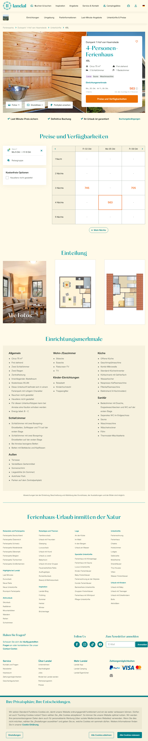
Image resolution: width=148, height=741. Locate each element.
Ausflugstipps (44, 572)
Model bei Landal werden (48, 677)
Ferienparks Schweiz (11, 543)
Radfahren (7, 606)
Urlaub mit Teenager (119, 591)
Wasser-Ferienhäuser (119, 576)
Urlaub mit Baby (117, 587)
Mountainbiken (9, 610)
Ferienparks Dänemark (11, 552)
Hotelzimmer (116, 548)
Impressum (7, 673)
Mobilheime (115, 560)
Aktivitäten (115, 603)
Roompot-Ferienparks (11, 591)
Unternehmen (43, 665)
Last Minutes (8, 575)
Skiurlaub (6, 602)
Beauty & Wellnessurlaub (48, 580)
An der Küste (80, 535)
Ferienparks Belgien (11, 556)
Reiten (5, 618)
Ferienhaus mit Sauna (83, 563)
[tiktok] (93, 646)
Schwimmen (8, 623)
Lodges (114, 552)
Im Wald (78, 539)
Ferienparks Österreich (12, 539)
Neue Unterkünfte (10, 587)
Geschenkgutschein (11, 681)
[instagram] (85, 646)
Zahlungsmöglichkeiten (12, 677)
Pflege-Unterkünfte (82, 599)
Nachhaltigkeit (44, 669)
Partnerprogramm (45, 681)
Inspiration (60, 5)
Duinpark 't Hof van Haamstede (102, 42)
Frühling (42, 595)
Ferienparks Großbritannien (13, 564)
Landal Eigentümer (81, 673)
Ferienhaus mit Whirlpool (85, 595)
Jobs (40, 673)
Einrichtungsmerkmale (96, 82)
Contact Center (10, 648)
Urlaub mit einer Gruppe (48, 564)
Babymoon (43, 560)
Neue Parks (7, 583)
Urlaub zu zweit (45, 556)
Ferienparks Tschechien (12, 560)
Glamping (42, 543)
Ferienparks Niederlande (12, 548)
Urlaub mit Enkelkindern (120, 595)
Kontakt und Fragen (10, 665)
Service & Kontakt (91, 5)
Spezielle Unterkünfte (83, 554)
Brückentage (44, 611)
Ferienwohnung (117, 535)
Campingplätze (113, 5)
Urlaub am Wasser (82, 548)
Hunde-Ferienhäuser (83, 583)
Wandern (6, 614)
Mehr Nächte (99, 230)
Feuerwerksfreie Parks (47, 568)
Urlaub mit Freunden (47, 539)
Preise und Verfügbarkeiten (112, 98)
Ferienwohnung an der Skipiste (87, 579)
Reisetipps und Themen (48, 531)
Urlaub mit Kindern (118, 583)
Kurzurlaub (7, 579)
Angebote (73, 5)
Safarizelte (115, 556)
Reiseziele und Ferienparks (14, 531)
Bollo (113, 599)
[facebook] (77, 646)
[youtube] (100, 646)
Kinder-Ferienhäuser (83, 571)
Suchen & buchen (43, 5)
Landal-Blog (43, 591)
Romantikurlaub (45, 576)
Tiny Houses (116, 568)
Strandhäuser (116, 564)
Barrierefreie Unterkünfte (85, 587)
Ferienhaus (115, 539)
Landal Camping (80, 669)
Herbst (41, 603)
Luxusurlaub (44, 548)
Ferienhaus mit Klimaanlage (86, 559)
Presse (41, 685)
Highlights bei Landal (11, 570)
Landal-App (78, 665)
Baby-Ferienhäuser (82, 575)
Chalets (114, 543)
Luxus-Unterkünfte (82, 567)
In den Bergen (80, 543)
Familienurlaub (44, 535)
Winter (41, 607)
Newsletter (7, 669)
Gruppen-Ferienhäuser (84, 591)
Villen (113, 572)
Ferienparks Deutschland (13, 535)
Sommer (42, 599)
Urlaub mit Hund (45, 552)
